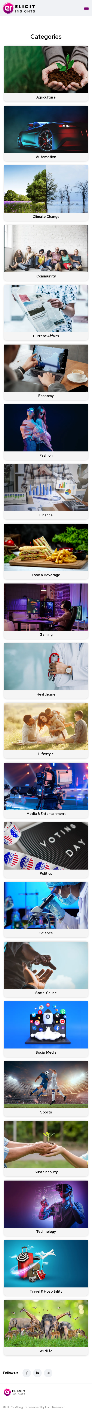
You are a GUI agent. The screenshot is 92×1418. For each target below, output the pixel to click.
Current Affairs (46, 336)
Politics (46, 873)
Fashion (46, 455)
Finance (46, 515)
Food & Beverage (46, 575)
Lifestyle (46, 754)
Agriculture (46, 97)
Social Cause (46, 993)
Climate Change (46, 216)
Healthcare (46, 694)
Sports (46, 1112)
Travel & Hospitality (46, 1291)
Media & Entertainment (46, 813)
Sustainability (46, 1172)
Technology (46, 1231)
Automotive (46, 157)
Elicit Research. (55, 1407)
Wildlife (46, 1351)
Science (46, 933)
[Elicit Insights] (40, 1392)
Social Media (46, 1052)
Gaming (46, 634)
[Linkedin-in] (37, 1373)
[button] (86, 8)
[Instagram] (48, 1373)
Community (46, 276)
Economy (46, 396)
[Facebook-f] (26, 1373)
